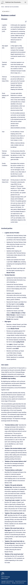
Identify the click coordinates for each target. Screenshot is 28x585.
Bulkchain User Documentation (13, 2)
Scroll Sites (22, 581)
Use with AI (6, 11)
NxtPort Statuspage (5, 576)
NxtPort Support (4, 578)
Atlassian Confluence (6, 582)
